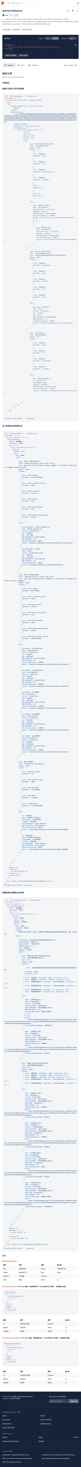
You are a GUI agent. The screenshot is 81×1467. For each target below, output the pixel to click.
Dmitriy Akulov (16, 1398)
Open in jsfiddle (11, 55)
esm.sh (76, 1437)
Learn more (23, 55)
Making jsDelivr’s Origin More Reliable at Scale (15, 1455)
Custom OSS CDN (8, 1428)
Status (42, 1416)
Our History (6, 1420)
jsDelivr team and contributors (22, 1396)
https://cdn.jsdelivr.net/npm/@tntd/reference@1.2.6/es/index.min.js (33, 47)
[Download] (77, 10)
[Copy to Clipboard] (75, 45)
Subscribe (73, 1401)
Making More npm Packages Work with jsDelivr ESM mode (58, 1455)
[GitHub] (68, 10)
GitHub (4, 1437)
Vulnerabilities (26, 29)
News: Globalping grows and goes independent (55, 1458)
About (4, 1416)
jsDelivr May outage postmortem (11, 1462)
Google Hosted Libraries (10, 1441)
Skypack (41, 1441)
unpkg (40, 1437)
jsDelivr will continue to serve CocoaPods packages (17, 1458)
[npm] (73, 10)
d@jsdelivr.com (45, 1424)
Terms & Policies (45, 1420)
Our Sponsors (7, 1424)
